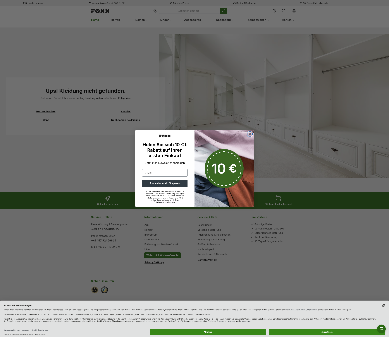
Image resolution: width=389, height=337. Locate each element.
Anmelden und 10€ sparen (165, 183)
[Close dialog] (250, 134)
